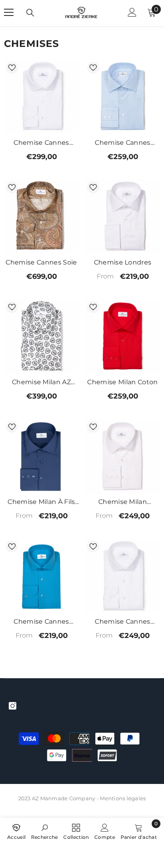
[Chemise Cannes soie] (41, 216)
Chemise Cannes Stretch (41, 622)
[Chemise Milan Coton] (122, 336)
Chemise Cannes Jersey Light (122, 622)
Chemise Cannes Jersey (41, 143)
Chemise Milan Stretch (122, 502)
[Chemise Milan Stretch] (122, 456)
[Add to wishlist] (12, 68)
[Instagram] (12, 706)
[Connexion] (132, 12)
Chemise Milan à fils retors (41, 502)
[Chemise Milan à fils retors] (41, 456)
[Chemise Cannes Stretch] (41, 576)
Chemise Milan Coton (122, 382)
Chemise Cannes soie (41, 262)
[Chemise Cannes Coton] (122, 97)
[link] (44, 830)
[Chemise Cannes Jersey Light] (122, 576)
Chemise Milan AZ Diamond (41, 382)
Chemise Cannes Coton (122, 143)
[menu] (9, 12)
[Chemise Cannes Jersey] (41, 97)
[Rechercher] (30, 13)
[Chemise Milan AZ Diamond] (41, 336)
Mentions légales (123, 798)
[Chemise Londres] (122, 216)
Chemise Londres (123, 262)
